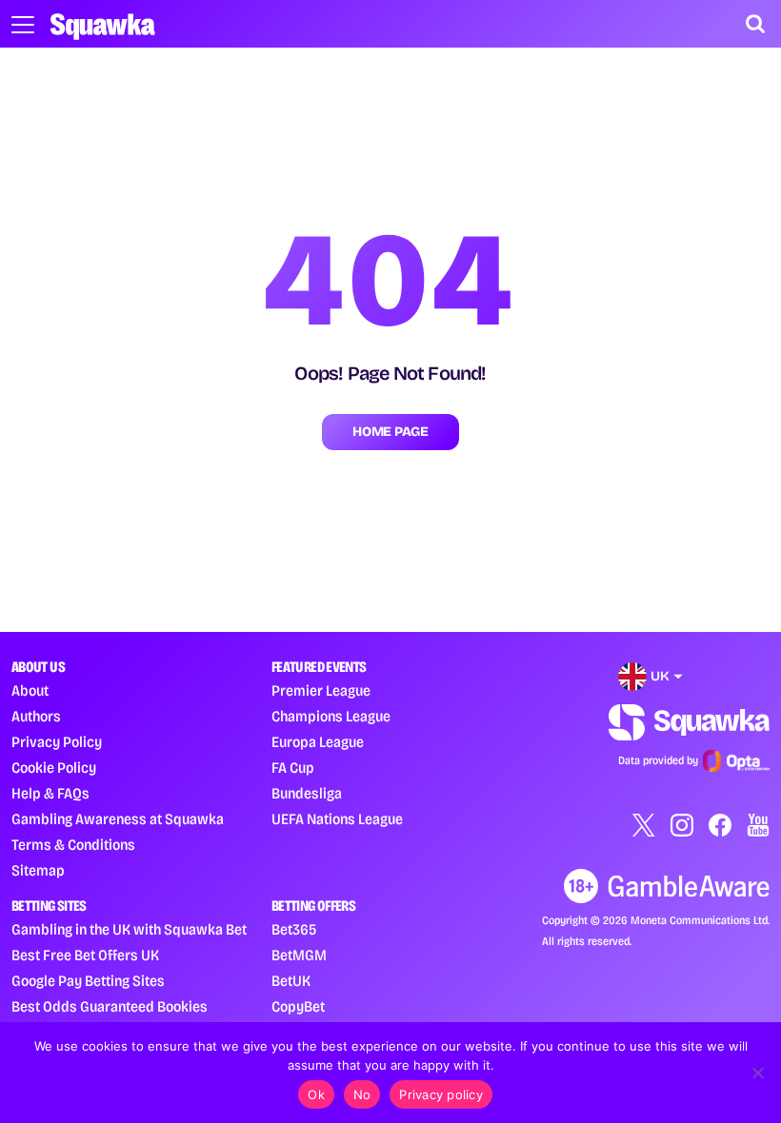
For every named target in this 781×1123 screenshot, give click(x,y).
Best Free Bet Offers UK (85, 955)
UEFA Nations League (337, 819)
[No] (757, 1072)
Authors (36, 716)
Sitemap (38, 870)
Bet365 (293, 929)
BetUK (290, 981)
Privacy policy (441, 1094)
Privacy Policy (56, 742)
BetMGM (299, 955)
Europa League (317, 742)
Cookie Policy (53, 768)
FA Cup (292, 768)
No (362, 1094)
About (30, 690)
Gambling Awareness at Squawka (117, 819)
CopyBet (298, 1006)
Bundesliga (306, 793)
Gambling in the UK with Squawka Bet (129, 929)
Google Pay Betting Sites (88, 981)
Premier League (320, 690)
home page (390, 432)
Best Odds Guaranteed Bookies (109, 1006)
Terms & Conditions (73, 845)
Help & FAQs (50, 793)
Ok (316, 1094)
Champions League (330, 716)
